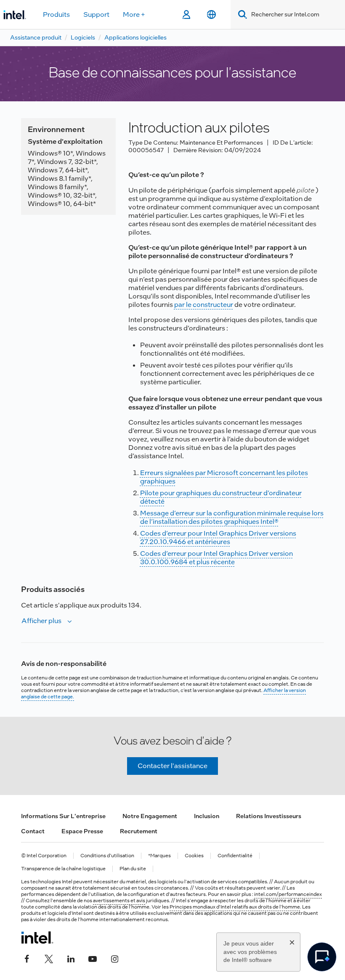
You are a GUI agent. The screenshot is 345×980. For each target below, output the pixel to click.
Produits (56, 14)
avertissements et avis (119, 900)
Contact (33, 831)
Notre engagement (149, 816)
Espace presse (82, 831)
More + (134, 14)
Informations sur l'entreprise (63, 816)
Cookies (194, 856)
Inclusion (206, 816)
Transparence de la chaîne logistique (63, 869)
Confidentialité (235, 856)
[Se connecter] (186, 14)
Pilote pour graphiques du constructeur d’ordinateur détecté (221, 497)
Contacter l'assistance (172, 765)
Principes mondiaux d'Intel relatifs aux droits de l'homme (235, 906)
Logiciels (83, 37)
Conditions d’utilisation (107, 856)
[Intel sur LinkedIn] (71, 957)
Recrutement (138, 831)
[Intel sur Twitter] (49, 957)
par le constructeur (203, 304)
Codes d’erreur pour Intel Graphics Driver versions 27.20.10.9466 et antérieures (218, 537)
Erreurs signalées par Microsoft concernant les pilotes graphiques (224, 477)
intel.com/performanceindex (288, 894)
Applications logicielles (135, 37)
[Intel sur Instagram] (114, 957)
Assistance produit (35, 37)
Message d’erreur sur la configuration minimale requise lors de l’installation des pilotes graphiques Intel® (232, 517)
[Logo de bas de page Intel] (37, 937)
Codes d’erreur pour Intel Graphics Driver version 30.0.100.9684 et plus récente (216, 557)
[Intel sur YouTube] (92, 957)
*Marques (159, 856)
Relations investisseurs (268, 816)
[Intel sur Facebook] (27, 957)
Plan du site (132, 869)
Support (96, 14)
